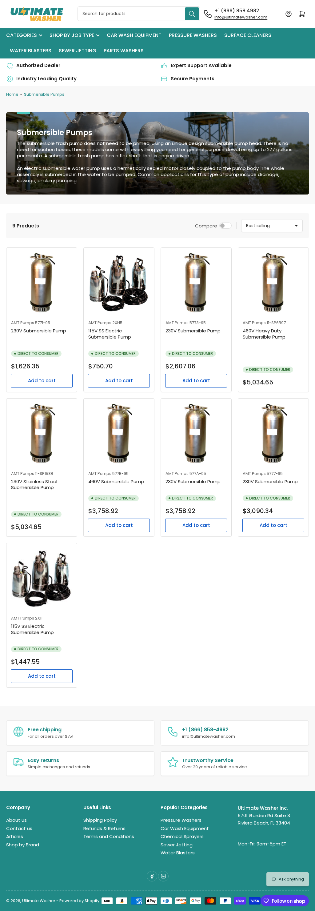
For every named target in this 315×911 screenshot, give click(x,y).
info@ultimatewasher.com (240, 17)
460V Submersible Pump (116, 481)
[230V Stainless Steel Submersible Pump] (41, 433)
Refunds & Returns (104, 828)
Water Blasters (30, 50)
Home (12, 94)
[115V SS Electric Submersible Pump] (119, 283)
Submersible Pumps (44, 94)
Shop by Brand (22, 844)
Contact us (19, 828)
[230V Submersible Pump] (41, 283)
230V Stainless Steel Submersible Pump (34, 484)
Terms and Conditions (108, 836)
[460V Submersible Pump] (119, 433)
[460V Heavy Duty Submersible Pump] (273, 283)
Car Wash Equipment (134, 35)
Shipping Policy (100, 820)
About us (16, 820)
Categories (21, 35)
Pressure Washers (193, 35)
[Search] (192, 14)
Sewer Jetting (77, 50)
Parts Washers (124, 50)
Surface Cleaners (247, 35)
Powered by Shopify (79, 901)
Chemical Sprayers (182, 836)
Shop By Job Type (72, 35)
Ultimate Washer (38, 901)
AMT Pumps (22, 323)
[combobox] (139, 13)
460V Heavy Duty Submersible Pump (264, 333)
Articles (14, 836)
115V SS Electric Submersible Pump (109, 333)
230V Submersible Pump (38, 330)
